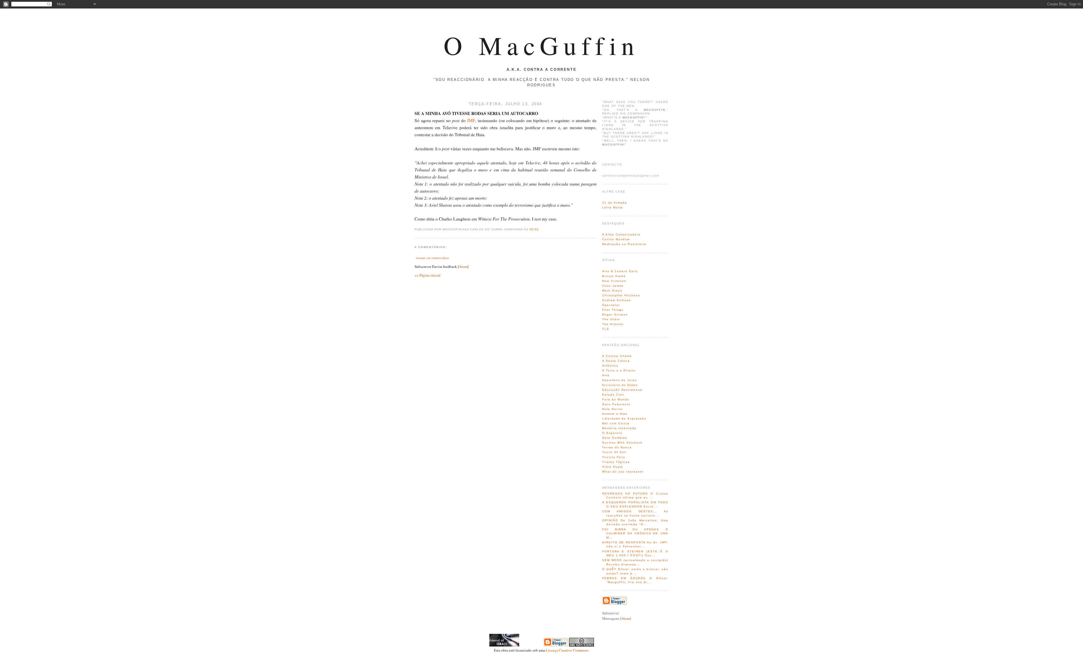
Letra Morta (612, 207)
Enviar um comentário (432, 258)
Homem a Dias (615, 413)
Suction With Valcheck (622, 442)
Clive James (613, 285)
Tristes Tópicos (616, 462)
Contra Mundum (616, 239)
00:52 (534, 229)
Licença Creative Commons (567, 650)
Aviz (606, 375)
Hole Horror (612, 409)
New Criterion (614, 281)
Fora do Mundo (615, 399)
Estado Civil (613, 394)
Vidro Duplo (612, 466)
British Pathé (614, 276)
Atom (463, 266)
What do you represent (623, 471)
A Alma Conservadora (621, 234)
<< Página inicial (428, 275)
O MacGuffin (541, 45)
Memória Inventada (619, 428)
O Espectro (612, 432)
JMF (471, 120)
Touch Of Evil (614, 452)
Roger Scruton (615, 314)
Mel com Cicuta (615, 423)
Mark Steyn (612, 290)
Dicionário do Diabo (620, 385)
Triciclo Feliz (613, 457)
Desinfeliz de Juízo (619, 380)
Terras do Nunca (617, 447)
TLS (605, 328)
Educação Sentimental (622, 389)
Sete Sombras (614, 437)
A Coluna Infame (617, 356)
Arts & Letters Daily (620, 271)
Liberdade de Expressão (624, 418)
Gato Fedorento (616, 404)
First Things (613, 309)
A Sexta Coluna (616, 360)
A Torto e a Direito (619, 370)
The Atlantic (613, 324)
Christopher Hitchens (621, 295)
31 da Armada (614, 202)
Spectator (611, 304)
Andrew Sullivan (616, 300)
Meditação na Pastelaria (624, 244)
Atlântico (610, 365)
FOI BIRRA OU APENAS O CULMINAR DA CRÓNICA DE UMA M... (635, 533)
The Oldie (611, 319)
